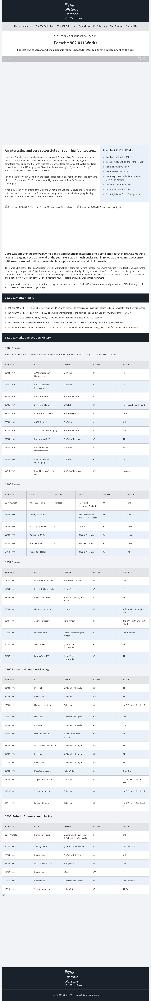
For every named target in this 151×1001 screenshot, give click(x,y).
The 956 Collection (44, 26)
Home (17, 26)
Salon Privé (84, 26)
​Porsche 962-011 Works (75, 42)
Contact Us (131, 26)
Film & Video (116, 26)
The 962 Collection (66, 26)
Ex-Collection (100, 26)
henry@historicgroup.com (87, 995)
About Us (27, 26)
